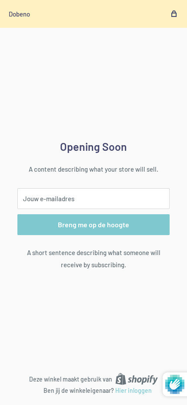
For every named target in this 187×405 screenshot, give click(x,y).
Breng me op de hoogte (93, 224)
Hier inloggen (133, 390)
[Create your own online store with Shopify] (136, 378)
